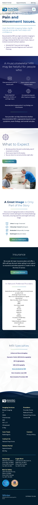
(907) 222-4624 (10, 464)
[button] (34, 9)
